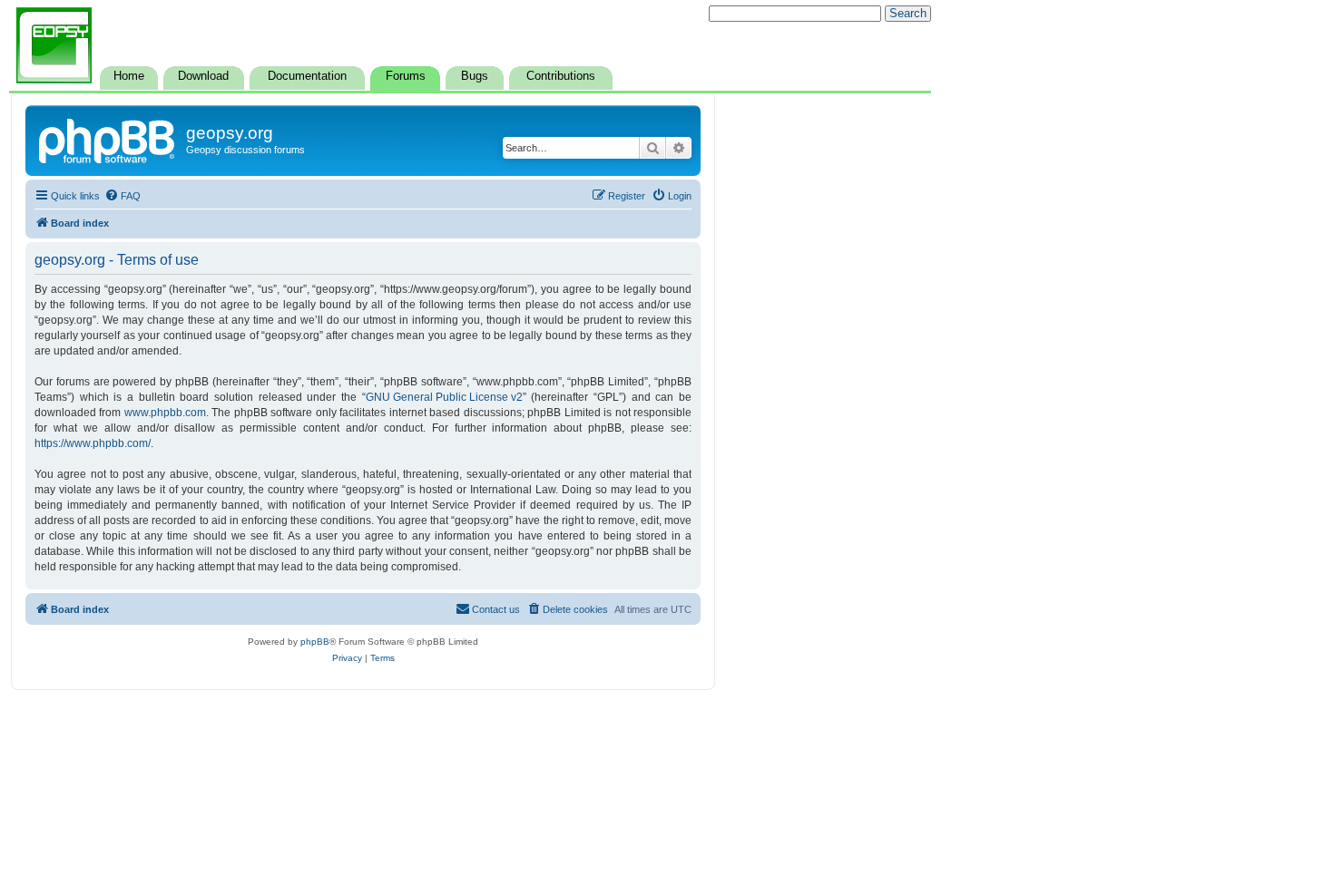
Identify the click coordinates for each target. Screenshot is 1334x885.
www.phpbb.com (165, 412)
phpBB (314, 642)
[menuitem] (122, 196)
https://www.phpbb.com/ (92, 443)
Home (128, 76)
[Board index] (108, 139)
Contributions (560, 76)
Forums (406, 76)
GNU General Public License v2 (444, 397)
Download (203, 76)
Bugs (474, 76)
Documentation (307, 76)
